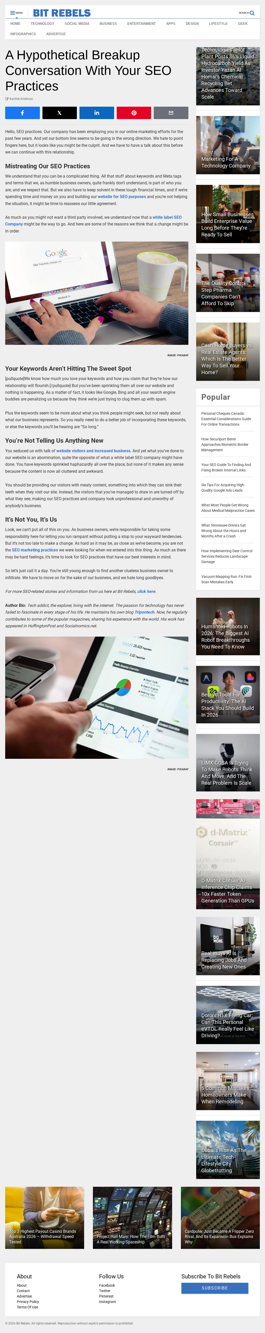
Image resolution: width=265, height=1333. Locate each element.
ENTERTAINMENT (141, 24)
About (22, 1285)
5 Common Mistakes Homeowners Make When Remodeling (225, 1095)
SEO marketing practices (35, 550)
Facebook (107, 1285)
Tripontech (144, 612)
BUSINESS (108, 24)
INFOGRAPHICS (23, 34)
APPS (170, 24)
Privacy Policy (28, 1302)
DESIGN (192, 24)
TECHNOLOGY (42, 24)
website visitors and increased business (93, 450)
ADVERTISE (56, 34)
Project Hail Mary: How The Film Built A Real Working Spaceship (131, 1239)
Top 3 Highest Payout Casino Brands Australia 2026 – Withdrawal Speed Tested (42, 1237)
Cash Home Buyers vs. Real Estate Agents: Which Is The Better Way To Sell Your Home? (227, 358)
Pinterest (106, 1296)
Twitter (105, 1291)
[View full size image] (96, 293)
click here (146, 591)
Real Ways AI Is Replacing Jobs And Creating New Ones (224, 960)
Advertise (24, 1296)
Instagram (107, 1302)
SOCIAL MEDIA (77, 24)
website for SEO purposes (122, 196)
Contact (23, 1291)
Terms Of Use (27, 1307)
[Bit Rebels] (59, 14)
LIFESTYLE (218, 24)
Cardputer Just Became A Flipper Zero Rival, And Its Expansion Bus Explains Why (219, 1237)
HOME (15, 24)
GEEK (243, 24)
